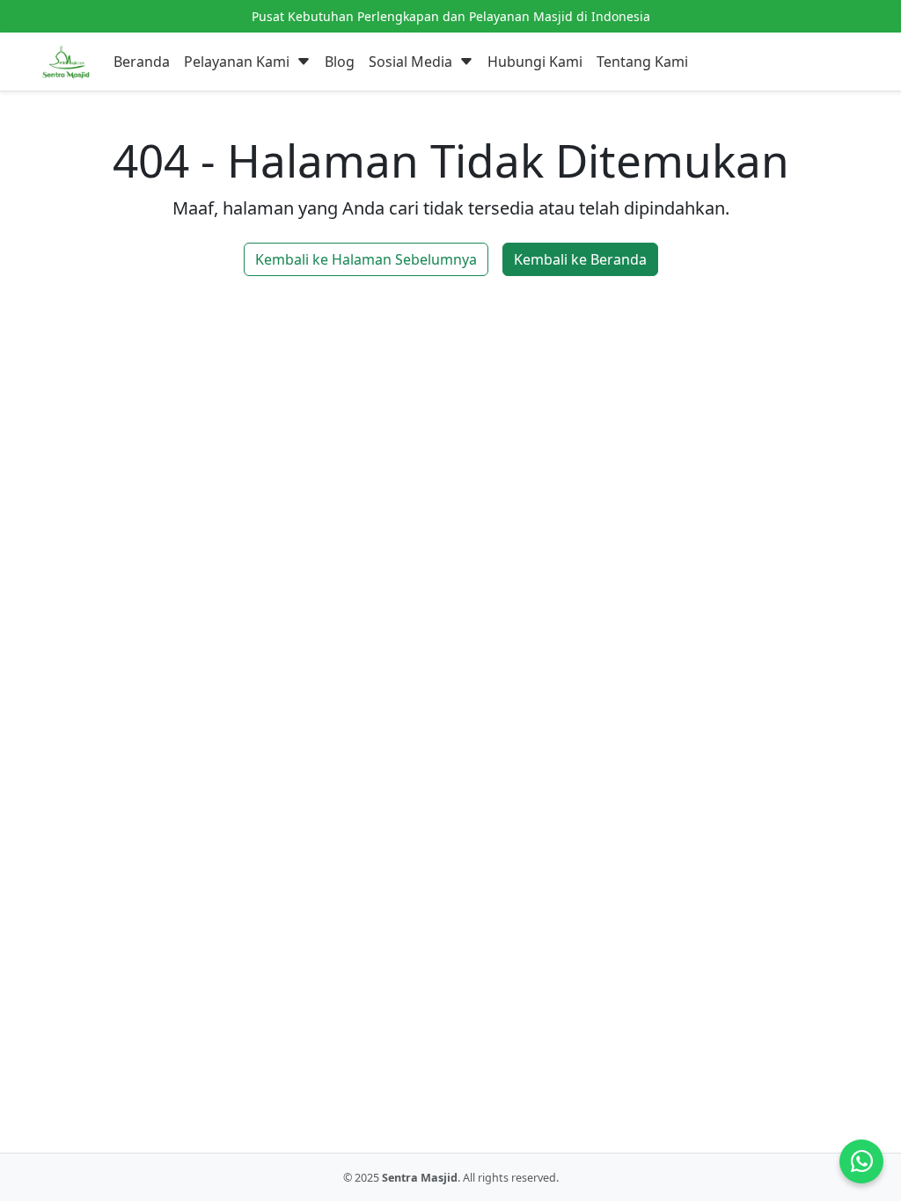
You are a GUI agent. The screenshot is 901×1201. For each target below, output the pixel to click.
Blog (340, 61)
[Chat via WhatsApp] (861, 1161)
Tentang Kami (642, 61)
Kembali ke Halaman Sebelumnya (366, 259)
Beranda (142, 61)
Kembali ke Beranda (580, 259)
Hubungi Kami (534, 61)
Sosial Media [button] (412, 61)
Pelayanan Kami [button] (238, 61)
